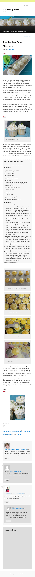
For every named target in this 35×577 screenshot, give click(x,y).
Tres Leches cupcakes (10, 433)
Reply (7, 458)
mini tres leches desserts (17, 431)
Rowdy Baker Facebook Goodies (18, 31)
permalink (20, 434)
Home (4, 28)
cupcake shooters (7, 431)
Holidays (24, 430)
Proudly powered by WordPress (17, 574)
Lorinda (9, 434)
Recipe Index (6, 31)
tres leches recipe (20, 433)
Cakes (15, 430)
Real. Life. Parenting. (9, 449)
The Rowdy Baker (11, 9)
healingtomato (7, 493)
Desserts (19, 430)
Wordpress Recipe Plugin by (11, 262)
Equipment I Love (26, 28)
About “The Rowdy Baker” (14, 28)
